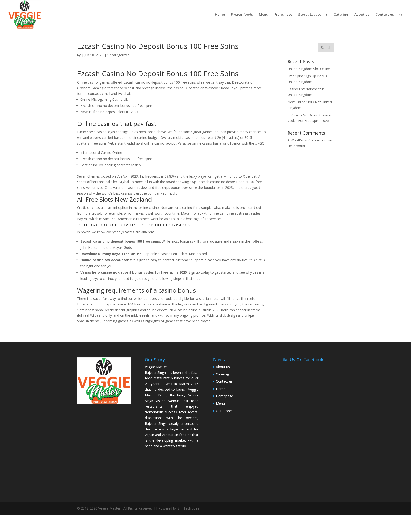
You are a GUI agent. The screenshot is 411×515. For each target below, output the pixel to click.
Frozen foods (242, 15)
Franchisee (283, 15)
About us (361, 15)
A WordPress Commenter (307, 140)
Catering (341, 15)
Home (220, 15)
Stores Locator (310, 15)
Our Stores (224, 411)
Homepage (224, 396)
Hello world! (297, 146)
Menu (263, 15)
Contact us (385, 15)
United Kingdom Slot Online (309, 68)
